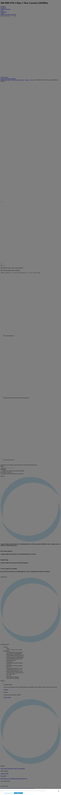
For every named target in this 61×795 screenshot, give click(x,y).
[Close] (58, 791)
